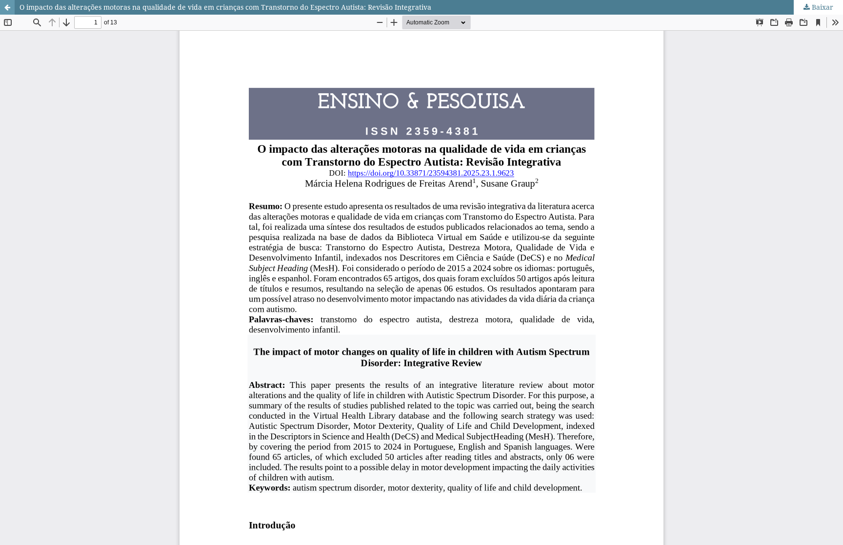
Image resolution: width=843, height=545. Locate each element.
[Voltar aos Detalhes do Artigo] (7, 7)
